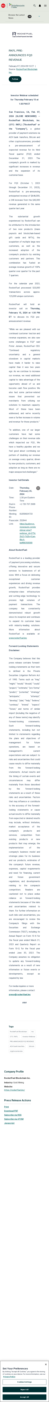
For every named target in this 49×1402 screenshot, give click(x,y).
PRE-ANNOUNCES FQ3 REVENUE (22, 1041)
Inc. (32, 1032)
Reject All (24, 1390)
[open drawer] (45, 5)
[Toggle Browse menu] (39, 16)
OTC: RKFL (14, 1037)
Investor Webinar (29, 1037)
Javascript (9, 1123)
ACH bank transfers (17, 1046)
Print (6, 1107)
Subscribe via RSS (12, 1115)
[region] (24, 1381)
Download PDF (11, 1111)
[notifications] (39, 5)
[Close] (46, 1364)
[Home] (13, 5)
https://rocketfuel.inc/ (14, 1090)
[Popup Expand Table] (38, 488)
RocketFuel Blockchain (18, 1032)
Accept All (24, 1397)
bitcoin (31, 1046)
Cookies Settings (24, 1382)
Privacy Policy (9, 1377)
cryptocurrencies (16, 1051)
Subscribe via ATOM (14, 1119)
